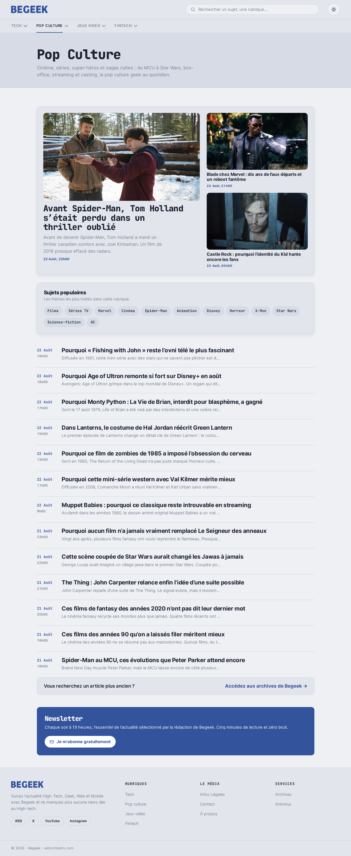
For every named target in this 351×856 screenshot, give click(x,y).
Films (53, 310)
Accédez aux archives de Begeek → (266, 686)
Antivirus (283, 804)
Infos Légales (212, 794)
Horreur (237, 310)
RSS (18, 821)
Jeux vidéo (88, 26)
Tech (16, 26)
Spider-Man (156, 310)
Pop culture (49, 26)
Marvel (105, 310)
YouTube (52, 821)
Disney (213, 310)
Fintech (123, 26)
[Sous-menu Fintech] (135, 26)
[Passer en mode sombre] (334, 9)
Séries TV (79, 310)
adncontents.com (59, 848)
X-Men (260, 310)
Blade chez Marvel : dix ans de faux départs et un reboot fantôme (254, 177)
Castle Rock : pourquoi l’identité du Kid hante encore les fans (254, 257)
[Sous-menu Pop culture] (66, 26)
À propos (209, 813)
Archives (283, 794)
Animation (187, 310)
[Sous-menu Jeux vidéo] (104, 26)
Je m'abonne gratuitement (84, 741)
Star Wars (286, 310)
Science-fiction (64, 322)
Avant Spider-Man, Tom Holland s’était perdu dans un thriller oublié (113, 217)
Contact (207, 804)
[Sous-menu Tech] (25, 26)
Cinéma (128, 310)
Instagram (78, 821)
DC (93, 322)
